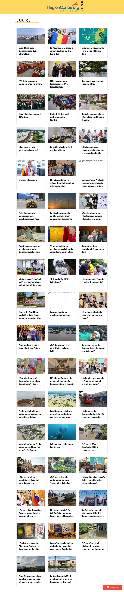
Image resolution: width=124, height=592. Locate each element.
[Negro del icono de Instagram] (82, 8)
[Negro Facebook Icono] (82, 10)
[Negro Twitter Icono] (82, 5)
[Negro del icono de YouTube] (82, 2)
